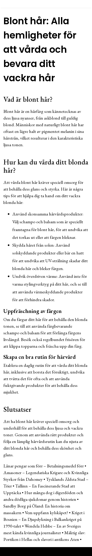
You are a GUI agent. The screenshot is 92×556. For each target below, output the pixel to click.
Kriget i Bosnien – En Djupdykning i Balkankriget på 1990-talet (43, 519)
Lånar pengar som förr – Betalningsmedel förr (43, 466)
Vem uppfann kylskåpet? (46, 512)
